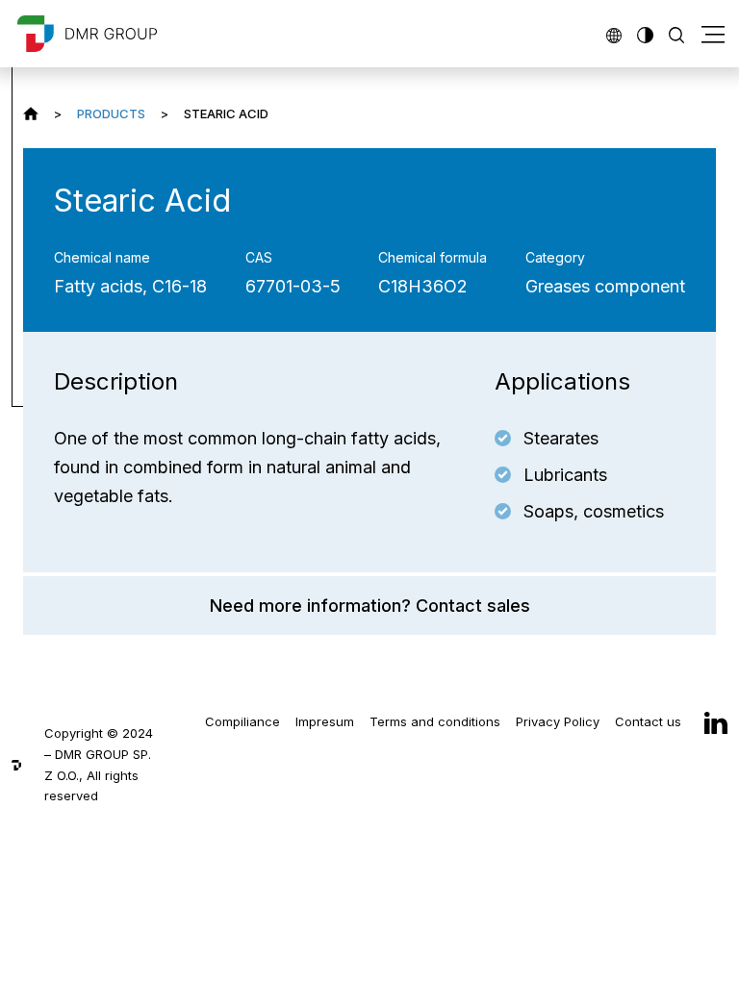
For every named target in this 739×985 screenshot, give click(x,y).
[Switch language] (614, 33)
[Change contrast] (644, 33)
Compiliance (242, 721)
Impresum (324, 721)
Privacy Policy (557, 721)
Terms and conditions (435, 721)
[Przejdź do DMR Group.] (30, 113)
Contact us (648, 721)
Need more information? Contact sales (370, 605)
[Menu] (713, 33)
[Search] (676, 33)
